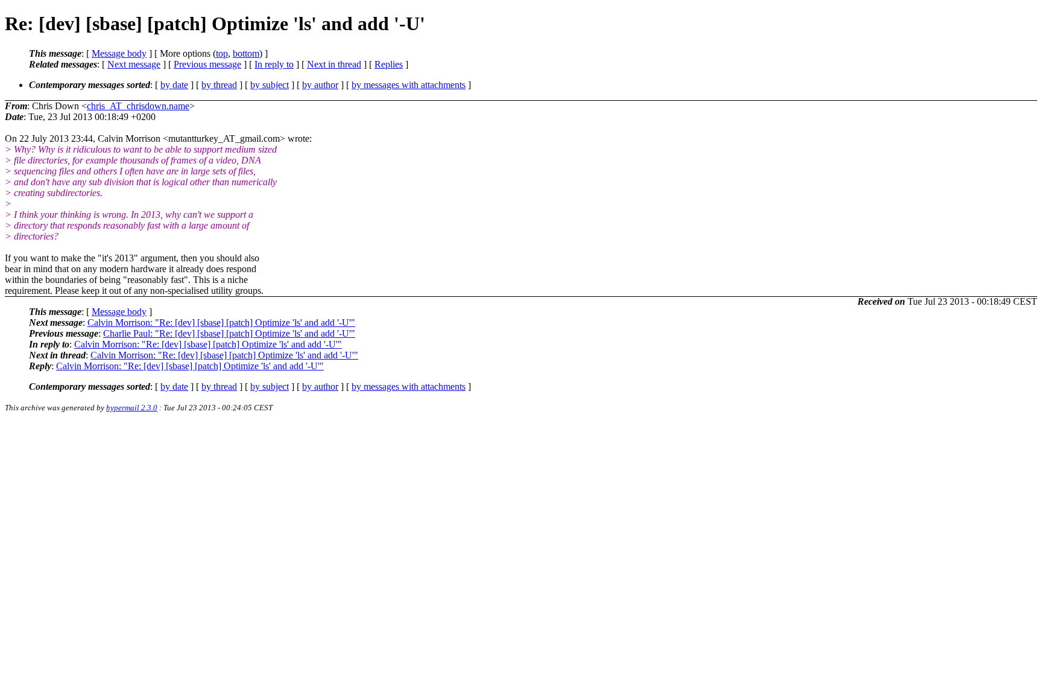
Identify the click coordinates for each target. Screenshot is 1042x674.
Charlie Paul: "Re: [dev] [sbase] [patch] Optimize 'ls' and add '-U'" (229, 333)
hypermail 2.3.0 (131, 407)
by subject (269, 85)
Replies (388, 64)
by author (320, 85)
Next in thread (334, 64)
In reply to (274, 64)
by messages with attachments (409, 85)
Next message (133, 64)
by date (174, 85)
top (222, 53)
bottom (246, 53)
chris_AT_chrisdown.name (138, 106)
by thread (219, 85)
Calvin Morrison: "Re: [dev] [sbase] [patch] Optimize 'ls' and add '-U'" (221, 322)
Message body (119, 53)
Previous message (207, 64)
